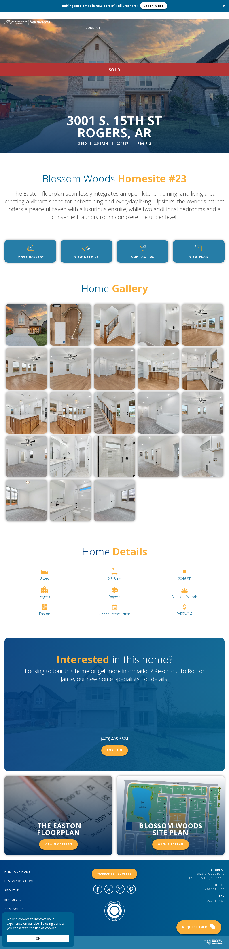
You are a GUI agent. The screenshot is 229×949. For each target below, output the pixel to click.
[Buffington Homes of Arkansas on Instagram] (120, 890)
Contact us (13, 909)
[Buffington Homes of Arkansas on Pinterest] (131, 890)
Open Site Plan (170, 844)
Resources (208, 17)
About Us (164, 17)
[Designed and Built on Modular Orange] (214, 942)
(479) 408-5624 (114, 738)
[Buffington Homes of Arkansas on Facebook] (97, 890)
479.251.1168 (215, 901)
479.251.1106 (215, 889)
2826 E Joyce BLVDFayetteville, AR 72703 (207, 876)
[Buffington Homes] (26, 21)
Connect (93, 28)
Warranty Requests (114, 874)
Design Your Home (134, 17)
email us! (114, 750)
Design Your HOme (19, 881)
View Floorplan (58, 844)
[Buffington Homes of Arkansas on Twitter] (108, 890)
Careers (186, 17)
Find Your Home (99, 17)
